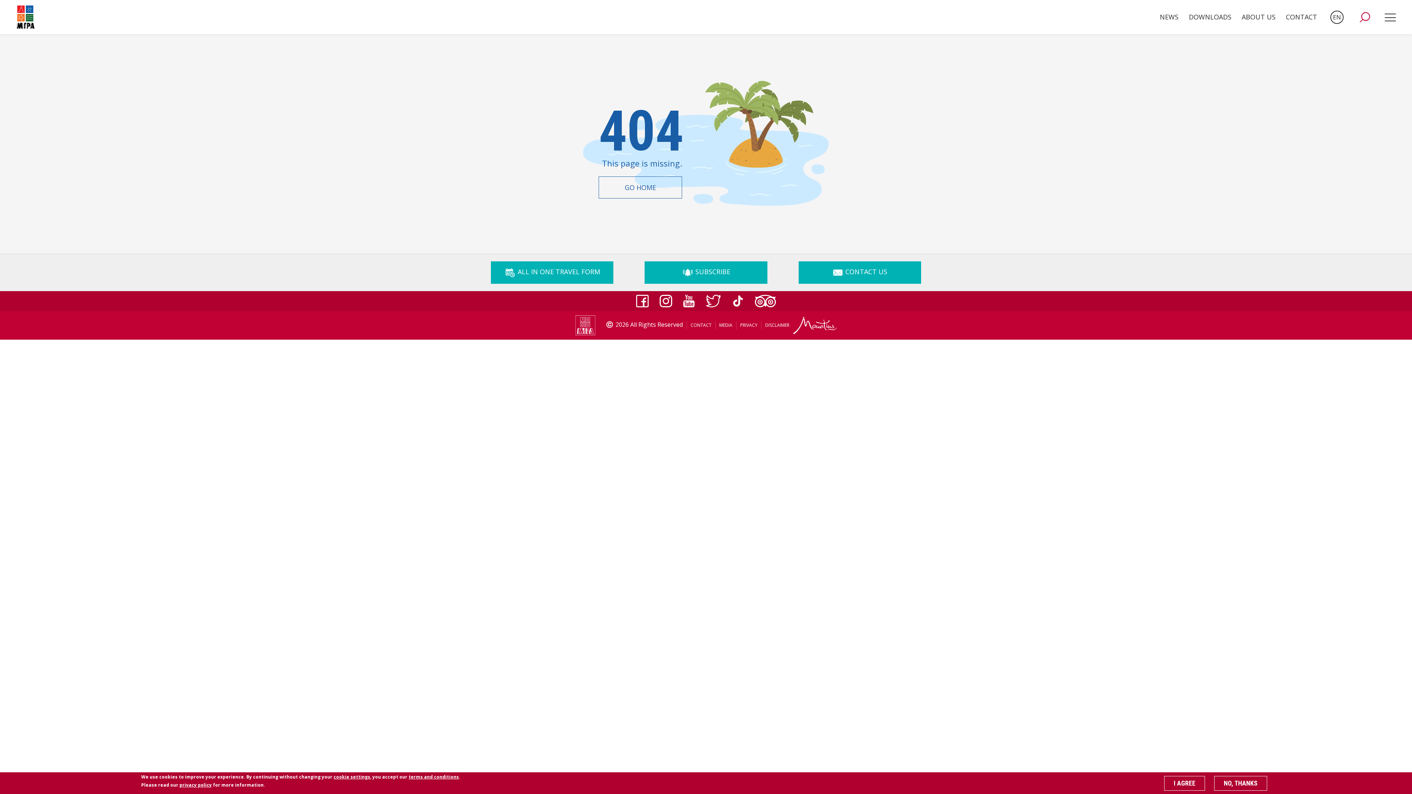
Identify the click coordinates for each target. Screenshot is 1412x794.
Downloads (1210, 16)
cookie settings (352, 777)
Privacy (748, 325)
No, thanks (1241, 783)
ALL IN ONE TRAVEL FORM (558, 271)
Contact (1301, 16)
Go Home (640, 187)
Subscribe (711, 271)
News (1169, 16)
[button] (1365, 17)
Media (725, 325)
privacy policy (195, 785)
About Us (1259, 16)
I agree (1184, 783)
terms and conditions (434, 777)
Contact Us (865, 271)
